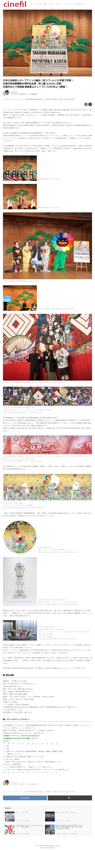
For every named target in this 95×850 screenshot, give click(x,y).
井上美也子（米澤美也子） (19, 94)
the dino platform (50, 847)
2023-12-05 (14, 92)
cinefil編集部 (33, 94)
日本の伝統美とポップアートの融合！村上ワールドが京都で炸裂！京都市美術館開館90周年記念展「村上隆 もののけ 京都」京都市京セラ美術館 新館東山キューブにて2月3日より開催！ (38, 83)
